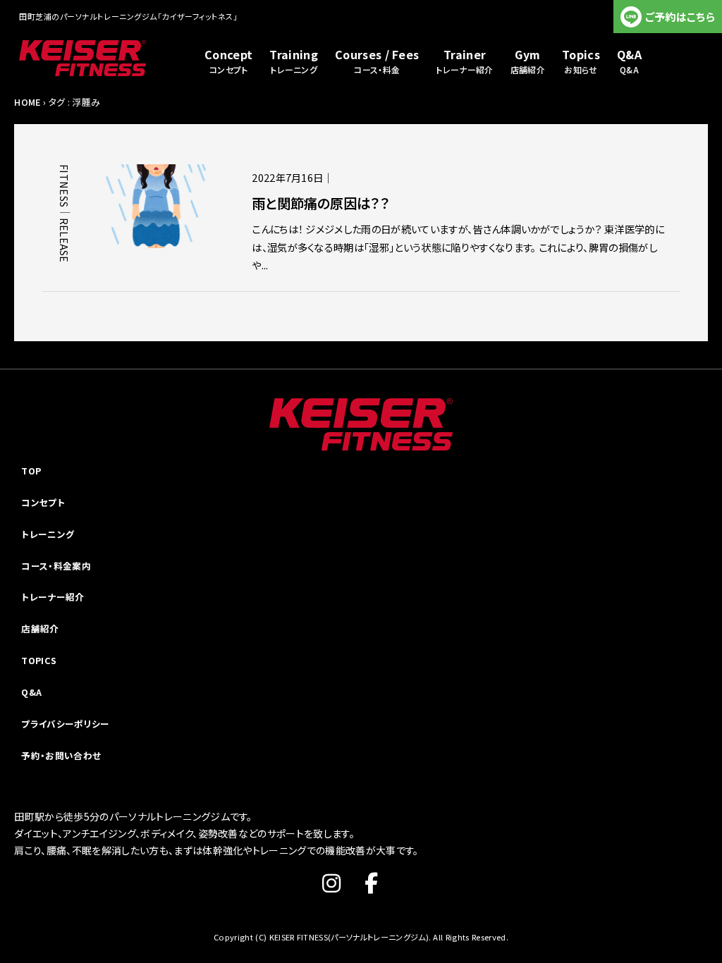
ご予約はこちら (680, 16)
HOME (27, 102)
